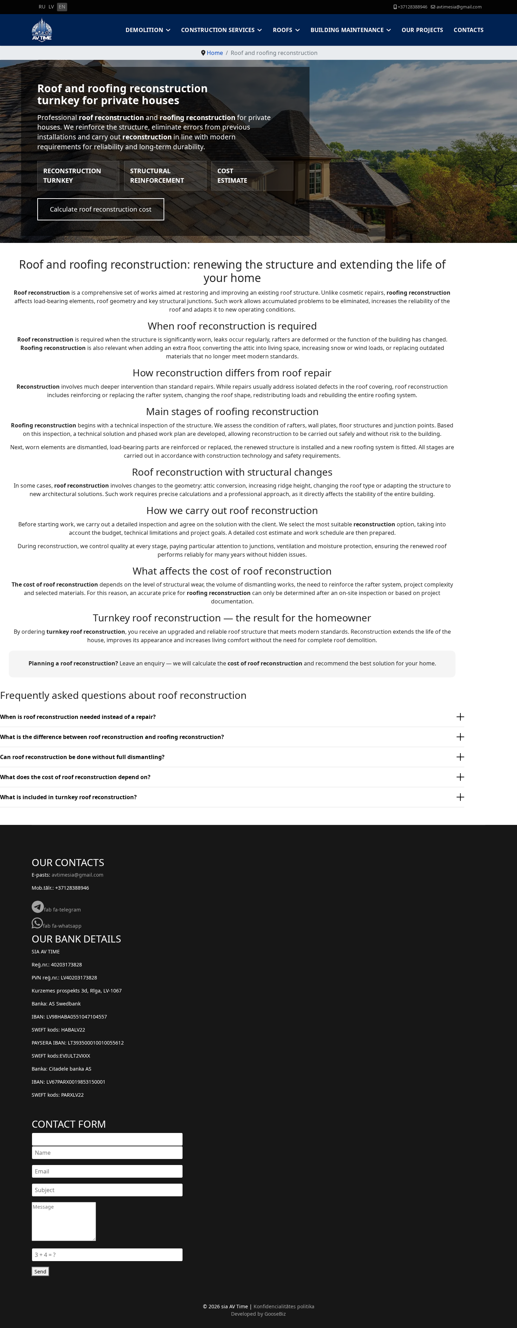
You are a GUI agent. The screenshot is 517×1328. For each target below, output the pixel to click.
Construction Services (218, 30)
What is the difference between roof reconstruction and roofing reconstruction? (112, 737)
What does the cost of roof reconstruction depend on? (75, 777)
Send (40, 1271)
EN (62, 6)
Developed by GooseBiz (258, 1313)
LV (51, 6)
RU (42, 6)
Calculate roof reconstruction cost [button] (101, 209)
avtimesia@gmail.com (459, 7)
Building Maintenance (347, 30)
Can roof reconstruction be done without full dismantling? (82, 757)
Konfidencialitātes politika (284, 1306)
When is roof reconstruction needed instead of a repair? (78, 717)
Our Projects (422, 30)
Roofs (283, 30)
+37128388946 (412, 7)
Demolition (144, 30)
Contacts (469, 30)
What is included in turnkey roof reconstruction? (68, 797)
